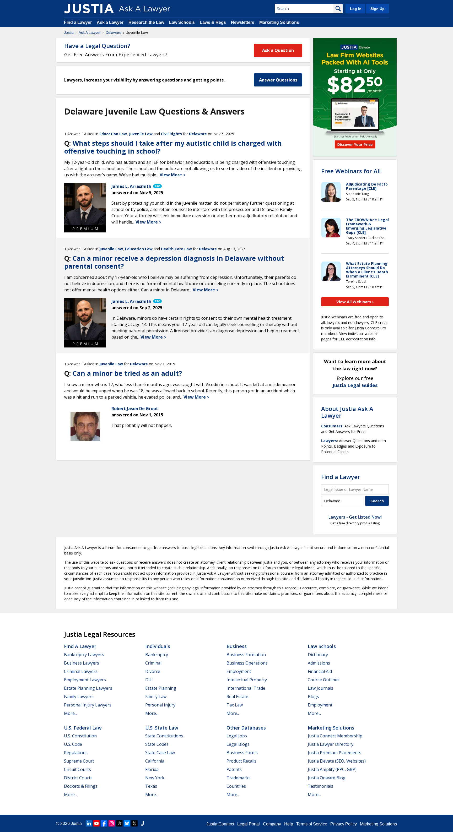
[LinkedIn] (89, 823)
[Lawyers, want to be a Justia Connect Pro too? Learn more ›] (157, 186)
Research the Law (146, 22)
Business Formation (246, 654)
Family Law (155, 696)
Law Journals (320, 688)
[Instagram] (112, 823)
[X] (134, 823)
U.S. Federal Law (83, 728)
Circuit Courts (77, 769)
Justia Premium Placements (334, 752)
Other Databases (246, 728)
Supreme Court (79, 761)
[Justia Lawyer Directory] (142, 823)
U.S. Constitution (80, 736)
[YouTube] (96, 823)
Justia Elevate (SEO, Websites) (337, 761)
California (154, 761)
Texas (151, 786)
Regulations (76, 752)
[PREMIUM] (85, 204)
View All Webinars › (355, 301)
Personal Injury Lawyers (87, 705)
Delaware (113, 32)
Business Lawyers (81, 663)
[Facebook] (104, 823)
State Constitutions (164, 736)
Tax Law (234, 705)
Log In (356, 9)
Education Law (113, 133)
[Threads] (119, 823)
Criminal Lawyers (81, 671)
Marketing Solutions (279, 22)
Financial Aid (320, 671)
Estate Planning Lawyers (88, 688)
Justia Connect (220, 824)
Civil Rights (171, 133)
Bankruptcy (156, 654)
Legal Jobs (236, 736)
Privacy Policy (343, 824)
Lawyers (329, 440)
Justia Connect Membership (335, 736)
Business (236, 646)
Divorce (152, 671)
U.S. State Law (161, 728)
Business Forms (242, 752)
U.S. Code (73, 744)
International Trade (245, 688)
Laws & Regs (213, 22)
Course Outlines (323, 680)
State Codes (157, 744)
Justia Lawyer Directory (330, 744)
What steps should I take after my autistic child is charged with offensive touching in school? (173, 147)
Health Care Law (176, 248)
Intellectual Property (246, 680)
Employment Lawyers (85, 680)
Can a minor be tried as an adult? (127, 373)
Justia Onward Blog (327, 778)
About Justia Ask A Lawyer (347, 412)
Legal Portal (248, 824)
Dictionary (318, 654)
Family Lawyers (79, 696)
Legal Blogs (238, 744)
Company (272, 824)
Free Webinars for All (351, 170)
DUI (149, 680)
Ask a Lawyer (111, 22)
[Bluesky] (127, 823)
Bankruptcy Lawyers (84, 654)
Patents (234, 769)
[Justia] (89, 8)
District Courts (78, 778)
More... (70, 713)
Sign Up (377, 9)
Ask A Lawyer (90, 32)
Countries (236, 786)
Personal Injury (160, 705)
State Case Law (160, 752)
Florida (152, 769)
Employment (238, 671)
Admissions (319, 663)
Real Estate (237, 696)
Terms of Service (311, 824)
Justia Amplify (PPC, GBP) (332, 769)
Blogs (313, 696)
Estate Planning (160, 688)
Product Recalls (241, 761)
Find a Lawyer (78, 22)
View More (171, 175)
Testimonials (320, 786)
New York (154, 778)
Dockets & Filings (81, 786)
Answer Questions (278, 80)
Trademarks (238, 778)
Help (288, 824)
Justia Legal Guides (355, 385)
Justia (69, 32)
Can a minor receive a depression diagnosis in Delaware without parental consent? (174, 262)
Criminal (153, 663)
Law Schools (182, 22)
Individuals (157, 646)
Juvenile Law (141, 133)
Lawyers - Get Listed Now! (355, 517)
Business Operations (247, 663)
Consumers (331, 425)
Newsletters (242, 22)
